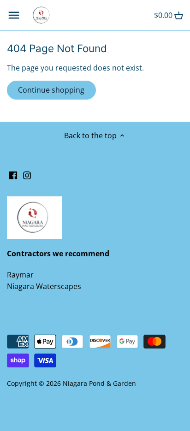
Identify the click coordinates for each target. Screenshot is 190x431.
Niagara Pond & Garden (99, 383)
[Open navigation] (14, 15)
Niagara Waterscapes (44, 286)
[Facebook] (13, 175)
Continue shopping (51, 90)
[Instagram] (27, 175)
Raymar (20, 275)
